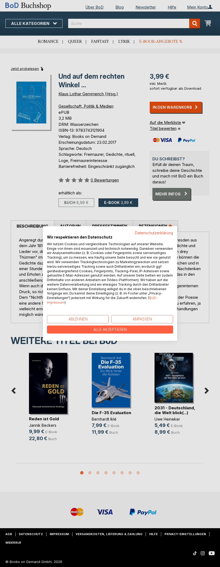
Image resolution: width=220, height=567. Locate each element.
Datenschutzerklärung (154, 233)
